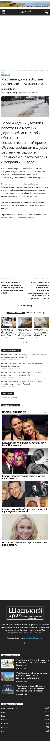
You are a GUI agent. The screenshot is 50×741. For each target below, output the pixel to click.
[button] (46, 12)
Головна (3, 70)
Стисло (4, 731)
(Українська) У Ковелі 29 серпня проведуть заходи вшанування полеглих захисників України (21, 374)
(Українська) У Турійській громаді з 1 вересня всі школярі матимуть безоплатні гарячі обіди (23, 356)
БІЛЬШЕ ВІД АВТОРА (34, 313)
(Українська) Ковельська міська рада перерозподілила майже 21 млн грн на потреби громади (25, 333)
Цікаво (3, 716)
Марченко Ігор (11, 93)
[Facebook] (25, 643)
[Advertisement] (25, 42)
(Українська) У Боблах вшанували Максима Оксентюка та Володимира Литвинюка (23, 365)
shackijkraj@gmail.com (34, 638)
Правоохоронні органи (9, 708)
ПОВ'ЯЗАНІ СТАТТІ (16, 313)
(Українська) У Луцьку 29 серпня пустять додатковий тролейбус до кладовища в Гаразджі (21, 382)
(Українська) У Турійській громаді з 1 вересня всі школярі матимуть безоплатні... (32, 662)
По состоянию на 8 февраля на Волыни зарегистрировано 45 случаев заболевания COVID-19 (12, 287)
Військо (4, 720)
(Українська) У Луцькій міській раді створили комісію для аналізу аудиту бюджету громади (8, 333)
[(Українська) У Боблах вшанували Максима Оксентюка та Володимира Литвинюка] (7, 676)
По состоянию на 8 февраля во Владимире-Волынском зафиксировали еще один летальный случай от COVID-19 (38, 290)
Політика (5, 74)
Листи (3, 712)
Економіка (5, 727)
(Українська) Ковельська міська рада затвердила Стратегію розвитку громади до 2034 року (41, 333)
